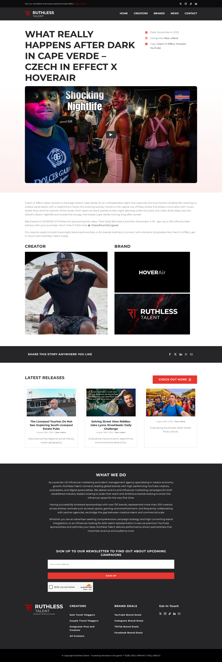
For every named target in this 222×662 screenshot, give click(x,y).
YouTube (155, 48)
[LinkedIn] (180, 354)
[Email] (191, 354)
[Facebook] (170, 354)
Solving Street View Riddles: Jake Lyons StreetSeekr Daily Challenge (111, 425)
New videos (171, 38)
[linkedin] (196, 4)
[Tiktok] (170, 613)
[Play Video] (111, 134)
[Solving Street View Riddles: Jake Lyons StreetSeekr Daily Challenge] (111, 402)
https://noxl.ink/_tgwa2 (104, 225)
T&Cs (133, 655)
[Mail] (179, 613)
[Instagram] (165, 613)
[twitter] (181, 4)
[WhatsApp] (186, 354)
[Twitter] (160, 613)
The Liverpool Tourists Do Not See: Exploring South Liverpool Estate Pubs (51, 425)
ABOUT (156, 655)
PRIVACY (141, 655)
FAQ (150, 655)
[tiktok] (191, 4)
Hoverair (181, 43)
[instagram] (186, 4)
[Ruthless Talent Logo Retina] (39, 11)
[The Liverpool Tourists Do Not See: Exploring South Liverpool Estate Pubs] (51, 402)
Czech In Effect (166, 43)
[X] (175, 354)
